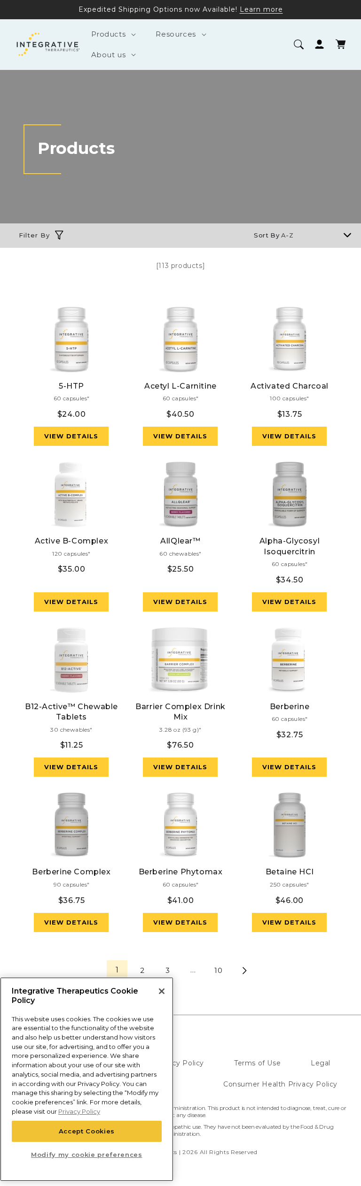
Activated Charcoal (290, 386)
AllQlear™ (180, 540)
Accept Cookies (87, 1131)
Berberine (289, 706)
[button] (112, 34)
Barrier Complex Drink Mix (180, 711)
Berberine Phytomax (181, 871)
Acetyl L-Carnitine (180, 386)
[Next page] (244, 970)
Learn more (261, 9)
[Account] (319, 44)
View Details (71, 436)
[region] (86, 1079)
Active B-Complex (72, 540)
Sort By (266, 235)
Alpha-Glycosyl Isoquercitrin (289, 546)
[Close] (161, 991)
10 (218, 970)
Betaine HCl (290, 871)
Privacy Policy (179, 1063)
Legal (320, 1063)
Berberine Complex (71, 871)
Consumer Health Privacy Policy (280, 1084)
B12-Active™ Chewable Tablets (71, 711)
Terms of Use (257, 1063)
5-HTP (71, 386)
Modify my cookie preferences (86, 1154)
